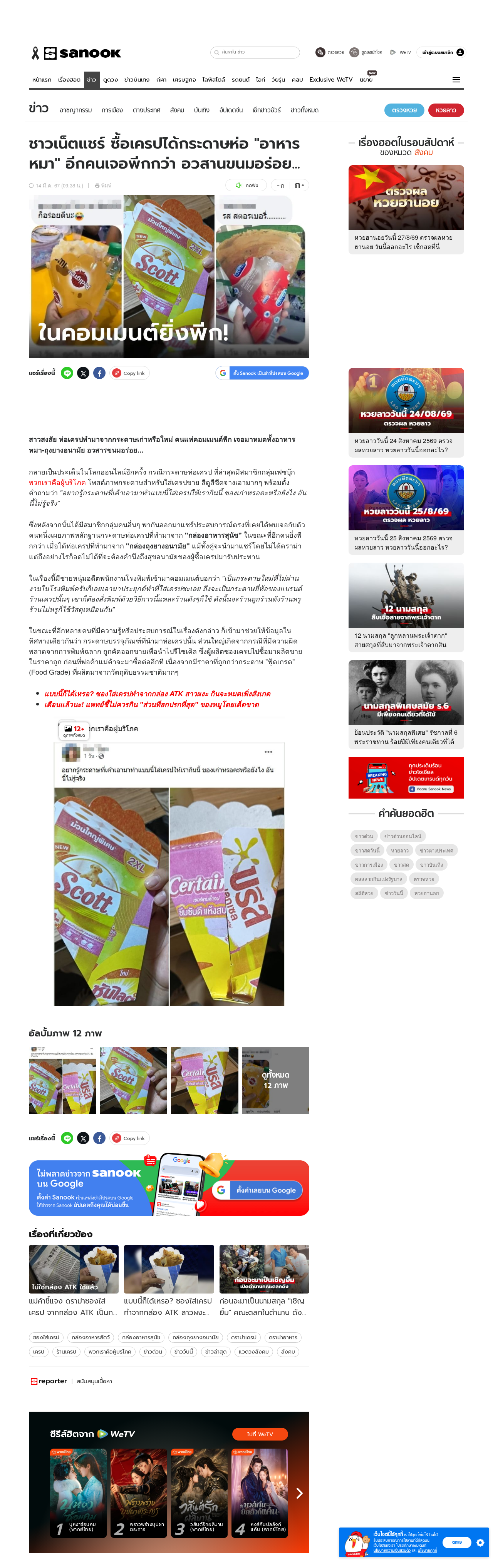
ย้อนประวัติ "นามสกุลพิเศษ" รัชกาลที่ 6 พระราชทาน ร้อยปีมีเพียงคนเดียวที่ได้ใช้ (406, 741)
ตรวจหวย (424, 878)
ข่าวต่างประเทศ (436, 850)
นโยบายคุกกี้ (427, 1550)
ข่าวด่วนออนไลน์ (402, 836)
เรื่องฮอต (69, 79)
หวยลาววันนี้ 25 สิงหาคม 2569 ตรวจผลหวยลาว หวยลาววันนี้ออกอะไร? (403, 542)
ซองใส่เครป (46, 1337)
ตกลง (457, 1542)
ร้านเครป (66, 1351)
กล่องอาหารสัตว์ (91, 1337)
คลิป (297, 79)
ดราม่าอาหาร (283, 1337)
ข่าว (91, 79)
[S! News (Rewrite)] (49, 1381)
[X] (83, 373)
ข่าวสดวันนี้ (367, 850)
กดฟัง (252, 185)
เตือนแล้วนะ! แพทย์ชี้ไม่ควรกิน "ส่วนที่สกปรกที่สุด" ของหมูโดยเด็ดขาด (151, 704)
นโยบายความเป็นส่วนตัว (392, 1550)
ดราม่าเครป (244, 1337)
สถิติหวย (364, 893)
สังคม (288, 1351)
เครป (38, 1351)
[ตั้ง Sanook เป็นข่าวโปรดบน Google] (169, 1184)
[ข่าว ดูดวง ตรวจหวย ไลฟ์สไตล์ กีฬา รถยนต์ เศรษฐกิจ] (75, 53)
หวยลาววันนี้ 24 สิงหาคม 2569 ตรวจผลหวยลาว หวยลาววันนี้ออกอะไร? (403, 445)
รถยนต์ (241, 79)
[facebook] (99, 373)
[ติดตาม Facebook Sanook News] (406, 777)
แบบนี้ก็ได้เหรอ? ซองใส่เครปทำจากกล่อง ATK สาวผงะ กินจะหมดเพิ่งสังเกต (157, 694)
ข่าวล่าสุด (215, 1351)
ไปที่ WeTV (260, 1434)
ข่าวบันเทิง (136, 79)
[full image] (62, 1080)
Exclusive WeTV (331, 79)
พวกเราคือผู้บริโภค (57, 482)
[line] (67, 373)
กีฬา (161, 79)
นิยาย (366, 79)
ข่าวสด (401, 864)
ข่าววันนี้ (183, 1351)
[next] (299, 1493)
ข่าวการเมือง (369, 864)
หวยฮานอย (426, 893)
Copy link (134, 373)
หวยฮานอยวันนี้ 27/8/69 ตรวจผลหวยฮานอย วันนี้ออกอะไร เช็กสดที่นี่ (403, 242)
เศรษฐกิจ (184, 79)
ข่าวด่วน (153, 1351)
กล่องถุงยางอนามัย (196, 1337)
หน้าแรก (42, 79)
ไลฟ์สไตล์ (214, 79)
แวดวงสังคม (254, 1351)
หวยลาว (400, 850)
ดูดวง (110, 79)
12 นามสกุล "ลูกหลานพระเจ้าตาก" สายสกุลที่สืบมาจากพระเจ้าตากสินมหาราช (400, 644)
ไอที (260, 79)
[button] (217, 52)
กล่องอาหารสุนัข (141, 1337)
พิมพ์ (106, 185)
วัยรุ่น (278, 79)
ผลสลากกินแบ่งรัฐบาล (378, 878)
